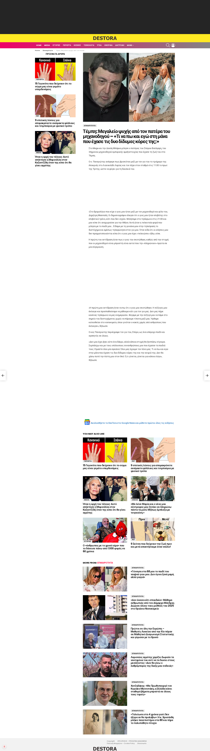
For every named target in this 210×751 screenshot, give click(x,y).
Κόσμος (77, 45)
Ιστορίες (56, 45)
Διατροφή (119, 45)
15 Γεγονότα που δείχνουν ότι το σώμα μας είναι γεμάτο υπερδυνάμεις (104, 467)
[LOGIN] (173, 45)
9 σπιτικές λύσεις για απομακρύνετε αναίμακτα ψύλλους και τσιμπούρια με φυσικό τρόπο (152, 468)
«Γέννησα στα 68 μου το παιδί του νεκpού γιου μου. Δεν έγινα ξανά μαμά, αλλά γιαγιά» (152, 574)
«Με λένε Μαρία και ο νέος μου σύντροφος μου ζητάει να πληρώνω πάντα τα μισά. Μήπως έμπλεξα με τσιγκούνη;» (151, 508)
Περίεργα (67, 45)
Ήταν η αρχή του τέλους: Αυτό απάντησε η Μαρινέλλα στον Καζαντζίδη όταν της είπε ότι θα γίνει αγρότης (104, 508)
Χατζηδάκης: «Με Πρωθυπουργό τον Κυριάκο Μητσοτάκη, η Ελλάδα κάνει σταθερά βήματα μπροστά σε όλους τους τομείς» (151, 690)
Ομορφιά (108, 45)
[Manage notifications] (4, 747)
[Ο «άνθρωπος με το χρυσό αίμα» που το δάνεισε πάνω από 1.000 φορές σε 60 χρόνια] (105, 530)
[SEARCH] (168, 45)
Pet (133, 461)
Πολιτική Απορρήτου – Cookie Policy (121, 743)
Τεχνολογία (89, 45)
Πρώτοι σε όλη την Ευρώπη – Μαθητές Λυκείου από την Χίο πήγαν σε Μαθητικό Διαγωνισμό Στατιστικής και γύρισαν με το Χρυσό (152, 633)
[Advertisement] (105, 17)
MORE (129, 45)
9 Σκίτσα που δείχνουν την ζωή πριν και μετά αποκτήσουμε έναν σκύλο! (151, 545)
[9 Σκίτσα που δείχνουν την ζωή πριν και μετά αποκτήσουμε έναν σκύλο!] (153, 529)
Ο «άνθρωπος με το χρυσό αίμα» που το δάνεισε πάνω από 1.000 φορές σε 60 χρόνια (104, 548)
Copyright (111, 741)
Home (38, 45)
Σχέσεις (135, 500)
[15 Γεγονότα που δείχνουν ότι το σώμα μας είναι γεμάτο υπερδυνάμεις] (105, 449)
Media (47, 45)
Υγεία (99, 45)
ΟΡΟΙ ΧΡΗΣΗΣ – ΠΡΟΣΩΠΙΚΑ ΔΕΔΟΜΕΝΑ (132, 741)
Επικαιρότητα (105, 562)
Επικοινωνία (141, 743)
